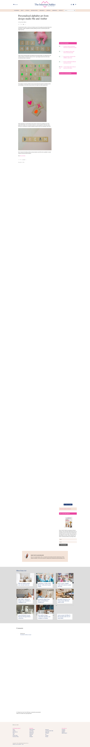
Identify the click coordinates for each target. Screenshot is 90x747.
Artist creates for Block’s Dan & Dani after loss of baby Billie (64, 616)
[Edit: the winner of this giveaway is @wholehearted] (62, 273)
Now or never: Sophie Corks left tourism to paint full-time (64, 585)
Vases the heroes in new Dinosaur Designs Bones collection (24, 616)
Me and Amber (22, 155)
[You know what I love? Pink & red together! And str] (62, 429)
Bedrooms (47, 729)
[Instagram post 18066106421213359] (62, 78)
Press (14, 733)
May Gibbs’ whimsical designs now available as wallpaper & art (24, 600)
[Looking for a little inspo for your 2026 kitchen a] (68, 92)
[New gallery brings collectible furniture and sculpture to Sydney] (45, 605)
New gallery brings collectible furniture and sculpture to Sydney (44, 616)
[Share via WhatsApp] (22, 24)
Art (45, 734)
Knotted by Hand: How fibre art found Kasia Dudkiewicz (44, 600)
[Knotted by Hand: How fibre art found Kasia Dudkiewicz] (45, 589)
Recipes (46, 736)
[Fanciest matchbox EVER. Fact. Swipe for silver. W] (68, 427)
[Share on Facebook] (18, 24)
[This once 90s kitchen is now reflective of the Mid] (74, 457)
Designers (31, 736)
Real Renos (31, 733)
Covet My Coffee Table (49, 730)
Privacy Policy (15, 735)
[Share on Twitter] (25, 24)
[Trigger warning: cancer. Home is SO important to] (68, 311)
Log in (23, 744)
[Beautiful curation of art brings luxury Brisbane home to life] (65, 589)
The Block (47, 733)
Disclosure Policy (16, 736)
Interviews (31, 734)
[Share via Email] (23, 24)
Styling (30, 735)
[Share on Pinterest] (20, 24)
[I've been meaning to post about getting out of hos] (74, 144)
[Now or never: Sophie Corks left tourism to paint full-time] (65, 573)
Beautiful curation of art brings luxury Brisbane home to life (64, 600)
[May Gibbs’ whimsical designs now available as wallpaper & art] (25, 589)
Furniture (46, 735)
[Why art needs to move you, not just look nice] (25, 573)
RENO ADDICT (32, 729)
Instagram (63, 730)
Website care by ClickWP (17, 744)
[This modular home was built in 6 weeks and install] (74, 235)
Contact (14, 730)
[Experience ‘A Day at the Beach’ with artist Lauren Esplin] (45, 573)
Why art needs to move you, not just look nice (24, 584)
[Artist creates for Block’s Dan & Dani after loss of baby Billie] (65, 605)
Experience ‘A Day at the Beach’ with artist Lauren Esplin (44, 585)
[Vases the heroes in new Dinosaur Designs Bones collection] (25, 605)
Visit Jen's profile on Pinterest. (65, 508)
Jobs (13, 734)
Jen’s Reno (31, 730)
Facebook (63, 729)
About (14, 729)
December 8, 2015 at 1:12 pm (25, 634)
